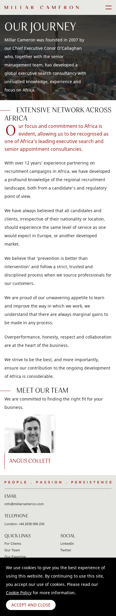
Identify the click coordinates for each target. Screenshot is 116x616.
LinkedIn (67, 543)
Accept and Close (31, 605)
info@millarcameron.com (24, 504)
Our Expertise (15, 556)
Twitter (65, 550)
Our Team (12, 550)
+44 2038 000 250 (31, 524)
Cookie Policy (19, 592)
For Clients (12, 543)
